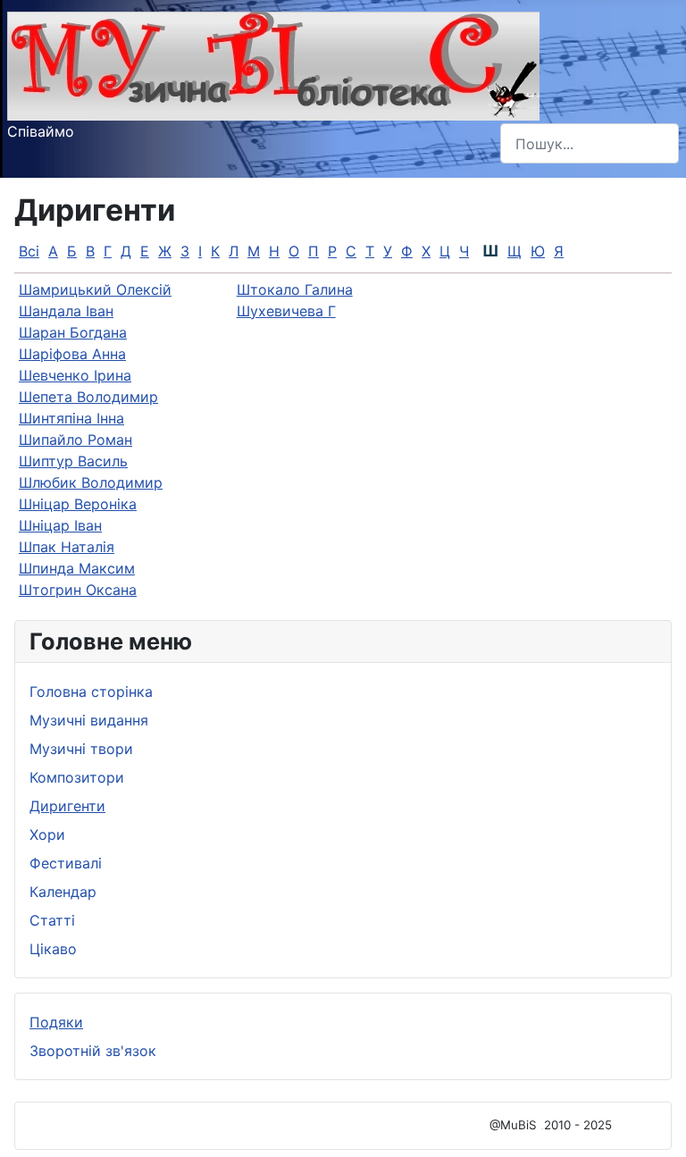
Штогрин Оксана (78, 590)
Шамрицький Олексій (95, 289)
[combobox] (589, 143)
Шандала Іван (66, 311)
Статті (52, 920)
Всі (29, 251)
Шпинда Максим (77, 568)
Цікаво (53, 949)
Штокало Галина (295, 289)
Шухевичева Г (286, 311)
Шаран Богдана (73, 332)
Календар (62, 892)
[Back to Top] (655, 1124)
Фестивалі (65, 863)
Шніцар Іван (60, 525)
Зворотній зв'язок (92, 1051)
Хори (47, 834)
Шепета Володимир (88, 397)
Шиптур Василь (73, 461)
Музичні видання (88, 720)
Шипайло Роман (75, 440)
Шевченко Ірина (75, 375)
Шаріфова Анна (72, 354)
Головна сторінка (91, 691)
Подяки (56, 1022)
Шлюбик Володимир (91, 482)
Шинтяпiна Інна (71, 418)
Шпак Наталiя (66, 547)
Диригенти (67, 806)
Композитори (76, 777)
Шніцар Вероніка (78, 504)
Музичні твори (81, 749)
